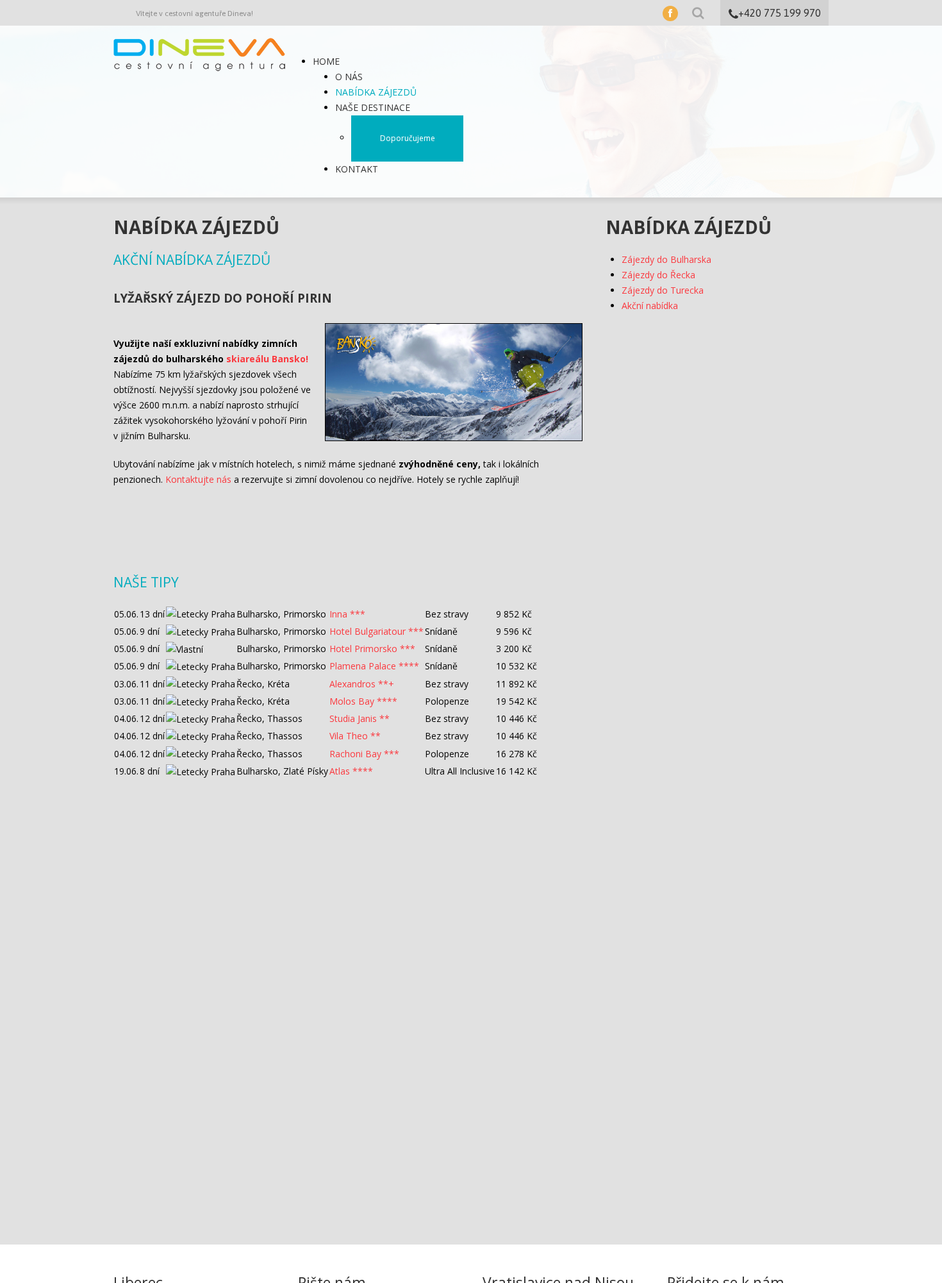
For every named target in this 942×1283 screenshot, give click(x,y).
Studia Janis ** (359, 718)
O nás (349, 77)
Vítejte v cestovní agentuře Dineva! (194, 13)
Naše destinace (372, 107)
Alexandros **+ (361, 684)
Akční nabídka (650, 305)
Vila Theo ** (355, 736)
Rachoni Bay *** (364, 754)
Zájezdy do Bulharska (666, 259)
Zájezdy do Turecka (663, 290)
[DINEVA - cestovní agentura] (199, 53)
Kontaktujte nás (198, 479)
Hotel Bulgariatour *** (376, 631)
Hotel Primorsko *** (372, 648)
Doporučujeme (407, 138)
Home (326, 61)
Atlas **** (351, 771)
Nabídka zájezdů (376, 92)
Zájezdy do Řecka (658, 275)
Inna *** (347, 614)
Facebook (670, 13)
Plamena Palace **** (374, 666)
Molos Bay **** (363, 701)
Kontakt (356, 169)
